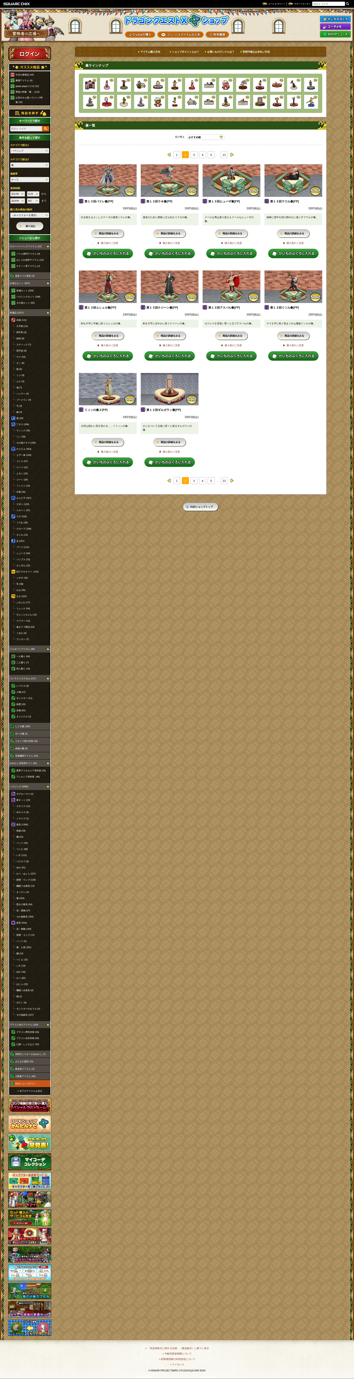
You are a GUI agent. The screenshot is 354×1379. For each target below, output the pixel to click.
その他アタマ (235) (26, 443)
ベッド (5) (21, 941)
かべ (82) (21, 978)
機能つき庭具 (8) (24, 990)
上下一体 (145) (23, 455)
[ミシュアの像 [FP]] (107, 85)
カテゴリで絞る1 (19, 145)
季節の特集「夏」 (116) (28, 92)
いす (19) (21, 965)
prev (169, 154)
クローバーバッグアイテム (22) (26, 246)
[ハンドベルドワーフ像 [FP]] (158, 102)
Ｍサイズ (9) (22, 812)
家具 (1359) (22, 824)
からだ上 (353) (23, 449)
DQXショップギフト (25, 1083)
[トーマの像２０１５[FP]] (311, 102)
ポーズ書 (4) (21, 733)
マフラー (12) (23, 621)
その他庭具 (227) (25, 1015)
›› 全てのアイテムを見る (29, 1091)
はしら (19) (22, 984)
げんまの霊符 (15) (24, 1061)
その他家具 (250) (25, 916)
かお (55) (21, 590)
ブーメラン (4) (23, 400)
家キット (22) (23, 800)
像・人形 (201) (23, 947)
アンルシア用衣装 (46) (28, 776)
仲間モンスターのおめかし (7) (30, 1054)
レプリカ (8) (22, 686)
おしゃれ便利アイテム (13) (30, 260)
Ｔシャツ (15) (23, 485)
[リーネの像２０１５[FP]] (192, 85)
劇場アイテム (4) (24, 80)
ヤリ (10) (21, 357)
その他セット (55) (25, 303)
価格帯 (14, 173)
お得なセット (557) (20, 283)
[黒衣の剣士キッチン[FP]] (209, 85)
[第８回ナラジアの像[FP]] (141, 102)
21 (224, 155)
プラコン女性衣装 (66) (27, 1038)
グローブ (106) (23, 528)
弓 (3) (19, 406)
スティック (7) (23, 344)
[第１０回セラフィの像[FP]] (175, 85)
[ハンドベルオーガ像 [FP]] (226, 85)
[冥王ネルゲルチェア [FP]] (141, 85)
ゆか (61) (21, 867)
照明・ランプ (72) (25, 935)
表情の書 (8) (21, 748)
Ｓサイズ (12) (23, 806)
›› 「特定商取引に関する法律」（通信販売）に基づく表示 (177, 1348)
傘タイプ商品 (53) (25, 627)
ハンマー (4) (22, 393)
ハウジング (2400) (19, 786)
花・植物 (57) (23, 910)
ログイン (29, 53)
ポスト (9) (21, 1002)
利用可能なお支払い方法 (256, 51)
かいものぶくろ (335, 19)
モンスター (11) (24, 698)
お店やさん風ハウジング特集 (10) (29, 99)
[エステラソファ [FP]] (90, 85)
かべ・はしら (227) (26, 873)
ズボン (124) (22, 504)
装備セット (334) (25, 290)
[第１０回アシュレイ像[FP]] (311, 85)
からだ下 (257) (23, 498)
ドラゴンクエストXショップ (177, 20)
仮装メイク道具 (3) (24, 276)
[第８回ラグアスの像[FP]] (158, 85)
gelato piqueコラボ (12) (27, 86)
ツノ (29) (21, 436)
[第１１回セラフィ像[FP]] (260, 85)
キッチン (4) (22, 892)
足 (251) (20, 541)
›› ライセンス (177, 1364)
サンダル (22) (23, 565)
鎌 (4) (19, 412)
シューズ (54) (23, 553)
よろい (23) (22, 473)
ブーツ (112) (22, 547)
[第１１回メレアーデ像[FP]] (277, 102)
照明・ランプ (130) (26, 880)
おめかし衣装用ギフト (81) (23, 763)
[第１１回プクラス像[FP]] (260, 102)
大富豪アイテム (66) (25, 1076)
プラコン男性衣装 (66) (27, 1032)
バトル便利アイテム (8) (28, 253)
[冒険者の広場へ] (26, 33)
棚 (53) (19, 837)
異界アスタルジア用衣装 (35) (31, 770)
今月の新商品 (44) (25, 74)
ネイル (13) (22, 535)
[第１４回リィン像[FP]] (277, 85)
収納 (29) (21, 830)
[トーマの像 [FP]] (124, 102)
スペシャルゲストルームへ (29, 1105)
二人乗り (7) (22, 662)
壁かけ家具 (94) (24, 904)
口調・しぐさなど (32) (27, 1044)
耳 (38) (19, 584)
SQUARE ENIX (16, 3)
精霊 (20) (21, 704)
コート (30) (22, 479)
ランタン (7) (22, 639)
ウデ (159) (21, 516)
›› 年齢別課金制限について (177, 1353)
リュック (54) (23, 608)
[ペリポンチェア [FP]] (192, 102)
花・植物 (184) (23, 929)
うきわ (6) (21, 633)
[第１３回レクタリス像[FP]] (243, 85)
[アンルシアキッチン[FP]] (209, 102)
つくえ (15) (22, 959)
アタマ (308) (22, 424)
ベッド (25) (22, 843)
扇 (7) (19, 387)
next (231, 154)
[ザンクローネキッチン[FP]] (243, 102)
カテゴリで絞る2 (19, 159)
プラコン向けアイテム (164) (24, 1024)
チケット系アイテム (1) (28, 266)
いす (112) (21, 855)
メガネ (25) (22, 578)
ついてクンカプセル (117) (23, 678)
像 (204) (20, 898)
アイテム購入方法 (150, 51)
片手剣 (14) (22, 326)
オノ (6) (20, 363)
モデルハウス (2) (24, 794)
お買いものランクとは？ (220, 51)
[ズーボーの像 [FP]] (294, 85)
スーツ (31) (22, 467)
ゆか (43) (21, 972)
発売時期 (15, 188)
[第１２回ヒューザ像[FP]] (226, 102)
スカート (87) (23, 510)
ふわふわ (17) (23, 602)
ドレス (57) (22, 461)
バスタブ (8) (22, 861)
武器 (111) (21, 320)
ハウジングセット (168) (28, 296)
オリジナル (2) (23, 716)
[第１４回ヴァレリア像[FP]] (294, 102)
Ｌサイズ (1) (22, 818)
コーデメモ (335, 26)
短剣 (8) (20, 338)
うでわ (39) (22, 522)
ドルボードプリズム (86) (22, 649)
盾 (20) (19, 418)
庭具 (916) (21, 923)
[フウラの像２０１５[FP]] (107, 102)
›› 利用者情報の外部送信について (177, 1359)
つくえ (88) (22, 849)
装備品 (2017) (17, 312)
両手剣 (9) (21, 332)
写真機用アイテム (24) (26, 756)
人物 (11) (21, 692)
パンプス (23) (23, 559)
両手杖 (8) (21, 350)
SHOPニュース (335, 34)
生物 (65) (21, 710)
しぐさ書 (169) (22, 726)
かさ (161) (21, 596)
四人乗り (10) (23, 668)
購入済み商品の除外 (21, 209)
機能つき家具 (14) (25, 886)
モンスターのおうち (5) (28, 1008)
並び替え (180, 136)
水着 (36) (21, 492)
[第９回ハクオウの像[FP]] (90, 102)
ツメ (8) (20, 375)
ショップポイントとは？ (185, 51)
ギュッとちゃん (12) (26, 614)
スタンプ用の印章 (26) (26, 741)
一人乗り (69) (23, 656)
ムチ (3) (20, 381)
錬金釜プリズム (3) (24, 1069)
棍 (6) (19, 369)
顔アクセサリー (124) (27, 571)
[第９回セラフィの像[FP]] (175, 102)
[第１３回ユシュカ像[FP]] (124, 85)
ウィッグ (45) (23, 430)
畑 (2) (19, 996)
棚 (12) (19, 953)
